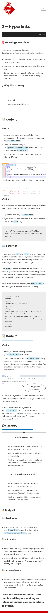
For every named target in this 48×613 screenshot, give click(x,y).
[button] (40, 34)
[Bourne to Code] (9, 9)
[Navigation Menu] (43, 9)
